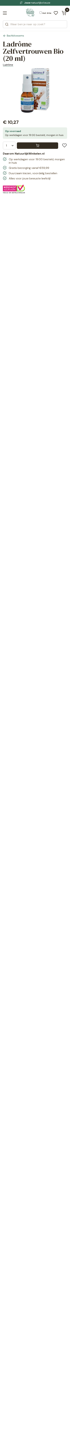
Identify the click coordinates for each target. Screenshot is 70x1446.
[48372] (37, 145)
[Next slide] (63, 92)
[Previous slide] (7, 92)
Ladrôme (8, 64)
